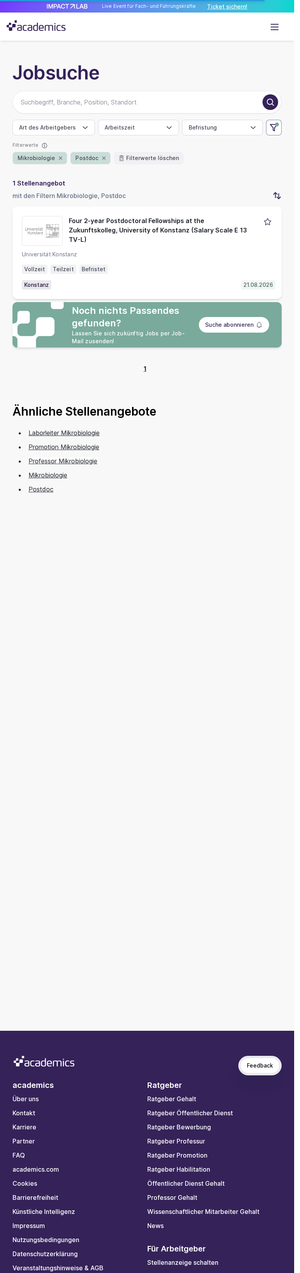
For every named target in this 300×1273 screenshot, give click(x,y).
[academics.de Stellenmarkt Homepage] (36, 25)
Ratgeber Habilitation (178, 1169)
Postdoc (41, 489)
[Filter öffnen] (274, 127)
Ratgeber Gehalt (171, 1099)
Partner (23, 1141)
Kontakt (23, 1113)
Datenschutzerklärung (45, 1254)
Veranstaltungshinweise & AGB (58, 1268)
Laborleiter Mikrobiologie (64, 433)
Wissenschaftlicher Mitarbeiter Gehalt (203, 1211)
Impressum (28, 1226)
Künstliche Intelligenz (43, 1211)
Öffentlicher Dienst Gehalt (186, 1183)
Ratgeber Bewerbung (179, 1127)
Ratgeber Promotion (177, 1155)
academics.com (35, 1169)
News (155, 1226)
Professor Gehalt (172, 1197)
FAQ (18, 1155)
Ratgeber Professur (176, 1141)
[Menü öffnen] (275, 26)
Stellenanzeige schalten (182, 1262)
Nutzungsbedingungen (45, 1240)
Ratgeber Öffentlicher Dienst (190, 1113)
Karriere (24, 1127)
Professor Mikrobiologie (63, 461)
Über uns (25, 1099)
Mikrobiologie (48, 475)
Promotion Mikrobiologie (64, 447)
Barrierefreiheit (35, 1197)
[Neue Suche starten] (270, 102)
